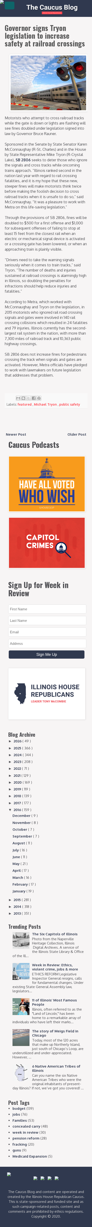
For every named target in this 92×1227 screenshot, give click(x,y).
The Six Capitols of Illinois (55, 934)
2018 (18, 796)
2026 (18, 741)
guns (17, 1150)
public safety (69, 404)
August (19, 843)
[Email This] (18, 398)
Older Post (76, 434)
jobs (16, 1114)
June (17, 857)
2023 (18, 761)
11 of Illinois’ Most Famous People (54, 1002)
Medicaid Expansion (30, 1156)
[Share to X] (28, 398)
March (18, 877)
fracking (20, 1144)
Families (20, 1120)
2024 (18, 755)
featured (25, 404)
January (19, 891)
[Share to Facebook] (33, 398)
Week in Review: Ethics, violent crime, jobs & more (55, 967)
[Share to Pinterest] (39, 398)
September (23, 836)
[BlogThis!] (23, 398)
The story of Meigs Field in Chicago (55, 1033)
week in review (25, 1132)
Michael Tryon (46, 404)
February (21, 884)
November (22, 822)
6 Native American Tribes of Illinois (56, 1068)
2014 (18, 906)
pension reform (26, 1138)
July (16, 850)
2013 (18, 913)
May (17, 863)
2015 (18, 900)
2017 (18, 803)
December (22, 815)
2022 (18, 768)
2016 (18, 810)
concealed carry (26, 1126)
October (20, 829)
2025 (18, 748)
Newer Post (16, 434)
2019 (18, 789)
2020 (18, 782)
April (17, 870)
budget (19, 1108)
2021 (17, 775)
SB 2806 (23, 160)
